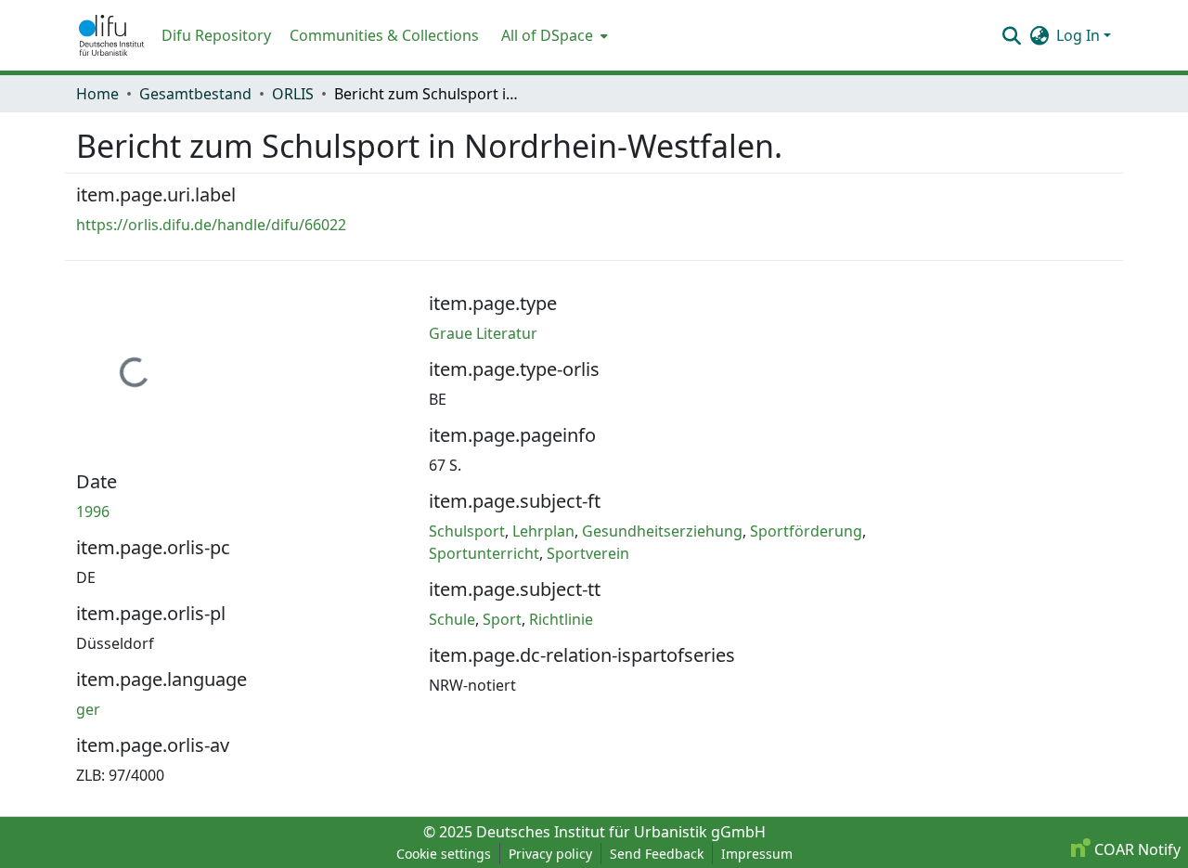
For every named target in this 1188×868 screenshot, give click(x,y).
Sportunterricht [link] (484, 553)
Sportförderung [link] (806, 531)
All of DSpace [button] (547, 35)
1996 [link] (93, 511)
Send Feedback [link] (657, 853)
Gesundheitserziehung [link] (662, 531)
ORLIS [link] (293, 94)
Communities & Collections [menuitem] (384, 35)
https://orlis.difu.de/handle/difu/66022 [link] (211, 224)
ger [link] (88, 709)
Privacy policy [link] (550, 853)
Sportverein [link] (588, 553)
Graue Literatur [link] (483, 333)
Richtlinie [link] (561, 619)
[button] (111, 35)
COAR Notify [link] (1136, 849)
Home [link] (97, 94)
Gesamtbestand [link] (195, 94)
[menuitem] (552, 35)
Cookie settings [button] (443, 853)
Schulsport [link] (467, 531)
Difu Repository (216, 35)
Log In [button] (1080, 35)
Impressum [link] (757, 853)
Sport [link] (502, 619)
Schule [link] (452, 619)
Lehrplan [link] (543, 531)
